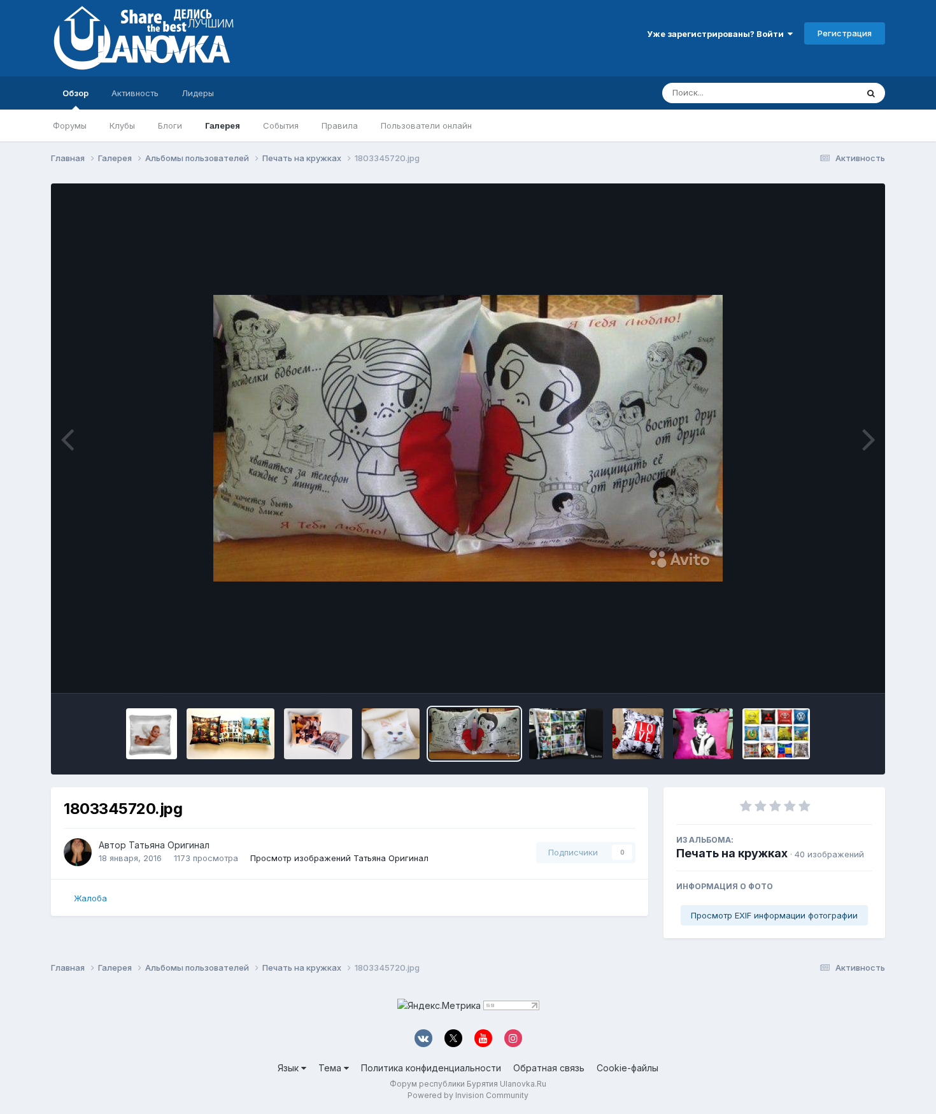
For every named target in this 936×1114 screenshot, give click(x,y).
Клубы (122, 125)
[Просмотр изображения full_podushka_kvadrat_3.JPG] (151, 733)
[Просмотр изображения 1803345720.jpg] (474, 733)
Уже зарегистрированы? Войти (717, 34)
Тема (331, 1067)
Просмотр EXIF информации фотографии (774, 915)
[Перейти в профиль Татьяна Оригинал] (78, 852)
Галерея (222, 125)
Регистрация (845, 33)
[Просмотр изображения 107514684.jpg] (703, 733)
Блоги (170, 125)
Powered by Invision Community (468, 1095)
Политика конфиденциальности (431, 1067)
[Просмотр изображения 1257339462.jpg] (566, 733)
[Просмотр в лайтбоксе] (468, 438)
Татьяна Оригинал (169, 844)
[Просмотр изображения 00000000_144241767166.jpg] (776, 733)
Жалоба (90, 898)
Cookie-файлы (627, 1067)
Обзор (75, 93)
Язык (289, 1067)
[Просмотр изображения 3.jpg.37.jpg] (391, 733)
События (281, 125)
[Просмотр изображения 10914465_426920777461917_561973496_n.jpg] (638, 733)
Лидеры (197, 93)
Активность (135, 93)
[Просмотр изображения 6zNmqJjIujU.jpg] (230, 733)
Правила (340, 125)
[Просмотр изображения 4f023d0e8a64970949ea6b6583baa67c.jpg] (318, 733)
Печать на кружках (732, 853)
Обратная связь (549, 1067)
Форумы (70, 125)
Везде (828, 92)
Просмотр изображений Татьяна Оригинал (339, 858)
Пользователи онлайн (426, 125)
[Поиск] (871, 93)
